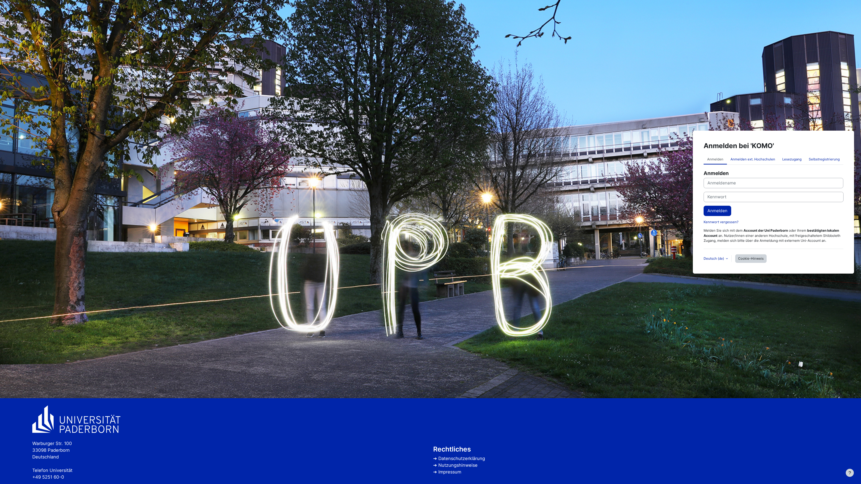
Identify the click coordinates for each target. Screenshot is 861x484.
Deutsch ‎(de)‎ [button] (714, 258)
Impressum (449, 472)
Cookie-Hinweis (751, 258)
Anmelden (717, 210)
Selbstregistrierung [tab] (824, 159)
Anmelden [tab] (715, 159)
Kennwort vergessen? (721, 222)
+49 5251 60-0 (48, 477)
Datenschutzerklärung (461, 458)
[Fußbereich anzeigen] (850, 473)
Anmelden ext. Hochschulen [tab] (753, 159)
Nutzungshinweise (458, 465)
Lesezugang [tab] (792, 159)
